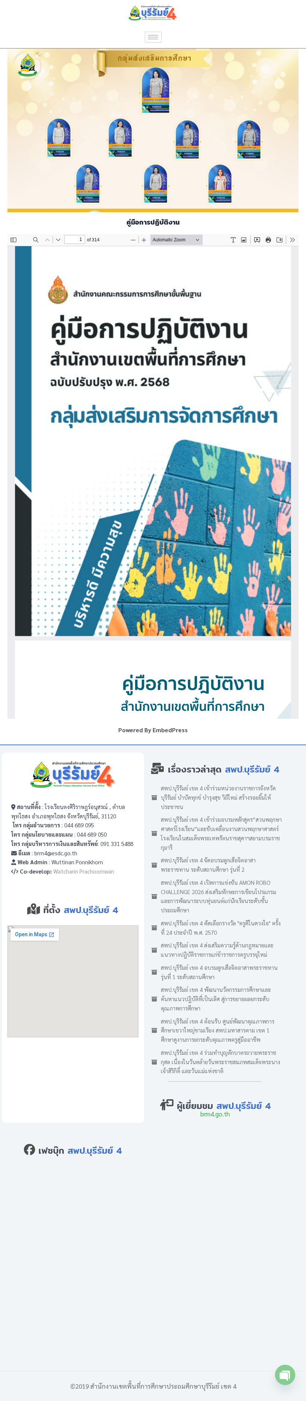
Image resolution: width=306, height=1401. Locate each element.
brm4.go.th (215, 1114)
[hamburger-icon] (153, 37)
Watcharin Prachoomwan (83, 871)
